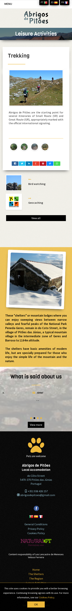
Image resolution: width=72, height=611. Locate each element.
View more (36, 424)
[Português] (31, 514)
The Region (36, 578)
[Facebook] (36, 505)
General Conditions (36, 524)
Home (36, 569)
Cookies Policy (36, 533)
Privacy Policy (36, 528)
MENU (9, 5)
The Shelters (36, 574)
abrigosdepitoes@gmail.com (37, 495)
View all (36, 218)
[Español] (36, 514)
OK (36, 604)
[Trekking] (36, 88)
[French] (41, 514)
